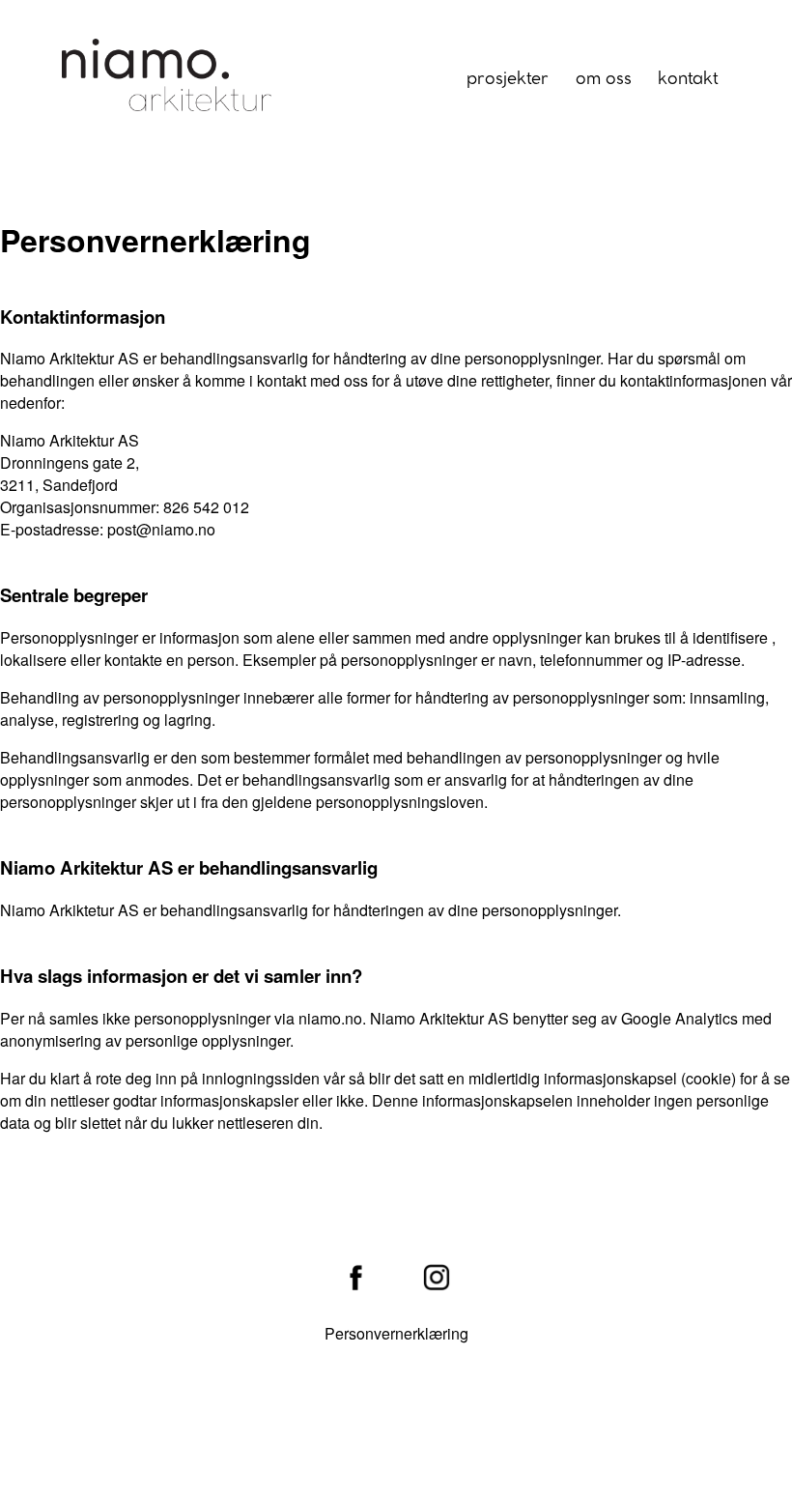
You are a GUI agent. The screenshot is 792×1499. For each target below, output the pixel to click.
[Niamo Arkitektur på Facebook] (355, 1279)
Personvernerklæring (396, 1333)
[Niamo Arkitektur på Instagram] (436, 1279)
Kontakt (688, 79)
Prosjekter (508, 79)
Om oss (604, 79)
